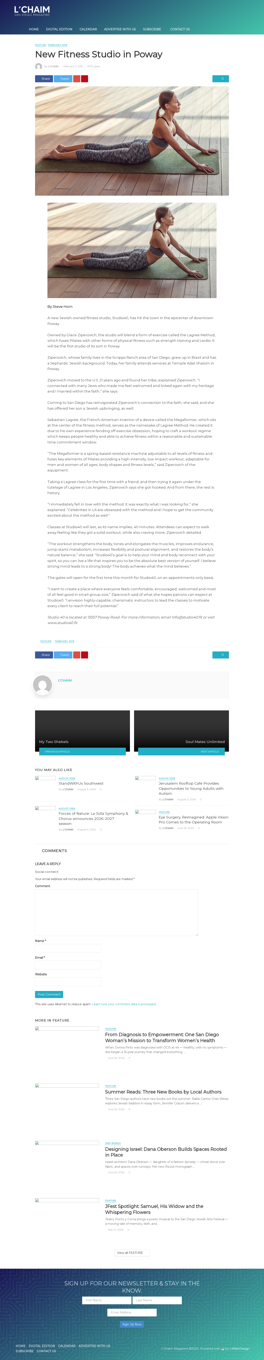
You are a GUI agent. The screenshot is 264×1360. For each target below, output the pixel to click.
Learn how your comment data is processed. (124, 1004)
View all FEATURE (130, 1253)
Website (41, 974)
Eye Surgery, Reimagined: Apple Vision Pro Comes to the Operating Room (194, 819)
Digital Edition (59, 29)
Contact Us (180, 29)
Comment (42, 886)
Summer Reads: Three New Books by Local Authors (163, 1091)
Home (34, 29)
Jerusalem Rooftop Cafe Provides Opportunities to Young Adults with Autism (191, 788)
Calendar (88, 29)
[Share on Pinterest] (84, 78)
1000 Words (113, 1143)
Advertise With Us (120, 29)
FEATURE (40, 45)
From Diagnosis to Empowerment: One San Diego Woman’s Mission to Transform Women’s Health (162, 1037)
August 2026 (67, 778)
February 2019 (57, 45)
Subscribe (152, 29)
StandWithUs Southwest (81, 783)
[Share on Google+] (76, 78)
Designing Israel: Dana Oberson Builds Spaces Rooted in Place (166, 1152)
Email (40, 957)
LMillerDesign (240, 1349)
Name (40, 941)
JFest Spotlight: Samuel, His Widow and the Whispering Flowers (154, 1209)
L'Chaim (53, 66)
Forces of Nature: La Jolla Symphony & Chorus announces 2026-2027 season (93, 818)
